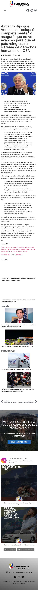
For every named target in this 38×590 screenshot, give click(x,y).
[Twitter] (35, 10)
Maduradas (18, 255)
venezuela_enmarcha (18, 467)
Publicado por (6, 255)
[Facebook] (27, 10)
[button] (5, 10)
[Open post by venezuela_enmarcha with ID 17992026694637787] (19, 483)
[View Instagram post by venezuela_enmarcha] (35, 499)
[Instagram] (31, 10)
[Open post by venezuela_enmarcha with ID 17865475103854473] (19, 525)
